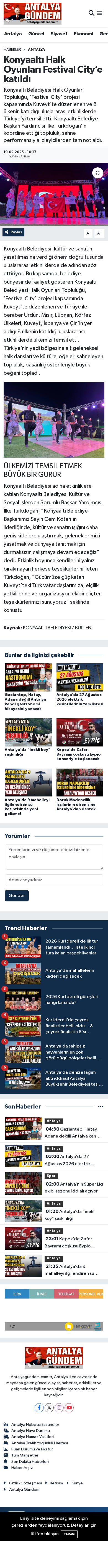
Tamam (69, 1534)
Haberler (12, 50)
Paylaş (16, 232)
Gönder (17, 895)
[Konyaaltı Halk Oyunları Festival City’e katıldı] (54, 194)
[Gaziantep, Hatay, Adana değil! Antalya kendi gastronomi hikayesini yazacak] (28, 677)
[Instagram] (59, 1407)
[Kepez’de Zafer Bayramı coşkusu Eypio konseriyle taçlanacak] (80, 732)
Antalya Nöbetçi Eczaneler (35, 1425)
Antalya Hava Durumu (30, 1431)
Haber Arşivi (22, 1468)
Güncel (36, 33)
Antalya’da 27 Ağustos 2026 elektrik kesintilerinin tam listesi (79, 699)
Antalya (13, 33)
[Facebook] (39, 1407)
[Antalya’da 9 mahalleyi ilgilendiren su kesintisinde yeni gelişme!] (28, 782)
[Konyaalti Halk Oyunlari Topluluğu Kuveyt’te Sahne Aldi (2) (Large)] (54, 419)
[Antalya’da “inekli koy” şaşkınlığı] (28, 732)
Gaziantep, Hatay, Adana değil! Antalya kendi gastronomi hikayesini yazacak (72, 1133)
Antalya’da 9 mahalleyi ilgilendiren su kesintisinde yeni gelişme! (71, 1270)
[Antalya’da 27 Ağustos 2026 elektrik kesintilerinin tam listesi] (80, 677)
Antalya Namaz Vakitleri (32, 1437)
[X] (49, 1407)
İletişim (56, 1483)
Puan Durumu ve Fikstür (32, 1449)
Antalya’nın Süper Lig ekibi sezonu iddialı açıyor (74, 1188)
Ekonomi (83, 33)
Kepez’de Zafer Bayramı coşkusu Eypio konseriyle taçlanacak (78, 754)
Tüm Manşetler (24, 1455)
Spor (51, 1176)
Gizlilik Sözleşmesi (25, 1483)
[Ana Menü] (99, 13)
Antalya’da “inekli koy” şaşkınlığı (70, 1215)
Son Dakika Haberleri (30, 1462)
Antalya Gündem (24, 1489)
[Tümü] (100, 1106)
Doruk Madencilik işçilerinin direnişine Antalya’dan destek (76, 804)
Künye (77, 1483)
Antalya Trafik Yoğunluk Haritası (39, 1443)
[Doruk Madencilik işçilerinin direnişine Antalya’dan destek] (80, 782)
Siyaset (59, 33)
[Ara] (91, 13)
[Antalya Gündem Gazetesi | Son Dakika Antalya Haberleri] (32, 13)
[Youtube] (69, 1407)
